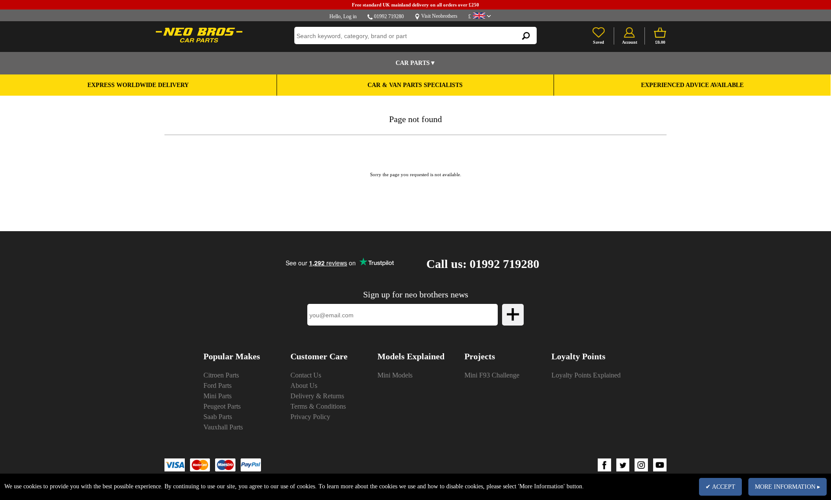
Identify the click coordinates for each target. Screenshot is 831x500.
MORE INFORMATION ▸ (787, 487)
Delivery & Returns (317, 396)
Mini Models (394, 375)
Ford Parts (217, 385)
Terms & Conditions (318, 406)
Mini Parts (217, 396)
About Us (303, 385)
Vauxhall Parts (223, 427)
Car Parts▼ (416, 63)
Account (629, 42)
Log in (350, 16)
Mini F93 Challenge (491, 375)
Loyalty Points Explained (586, 375)
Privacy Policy (310, 416)
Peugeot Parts (222, 406)
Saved (598, 42)
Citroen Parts (221, 375)
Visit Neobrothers (439, 16)
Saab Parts (217, 416)
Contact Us (305, 375)
